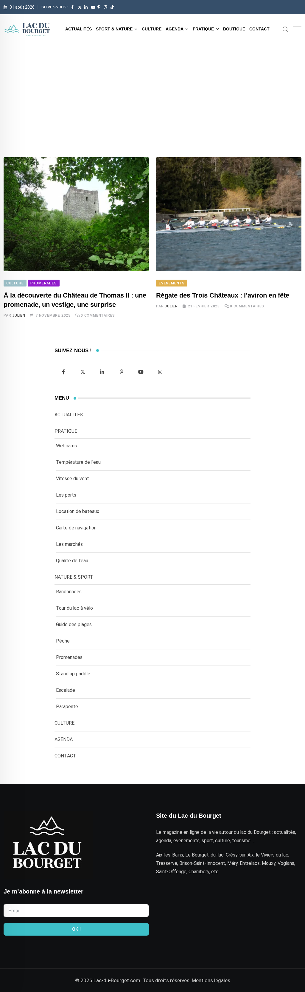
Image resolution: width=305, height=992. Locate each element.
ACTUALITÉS (78, 29)
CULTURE (151, 29)
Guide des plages (74, 624)
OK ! (76, 929)
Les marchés (69, 544)
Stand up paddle (73, 674)
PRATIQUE (203, 29)
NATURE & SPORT (74, 577)
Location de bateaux (77, 511)
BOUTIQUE (234, 29)
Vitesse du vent (72, 478)
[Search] (286, 29)
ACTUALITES (69, 415)
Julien (18, 315)
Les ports (66, 495)
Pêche (63, 641)
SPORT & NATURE (114, 29)
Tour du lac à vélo (74, 608)
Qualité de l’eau (72, 560)
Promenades (69, 657)
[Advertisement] (152, 88)
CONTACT (259, 29)
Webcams (66, 446)
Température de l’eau (78, 462)
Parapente (67, 706)
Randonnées (69, 591)
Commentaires (98, 315)
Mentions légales (211, 980)
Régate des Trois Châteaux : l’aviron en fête (222, 295)
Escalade (65, 690)
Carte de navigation (76, 528)
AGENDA (174, 29)
